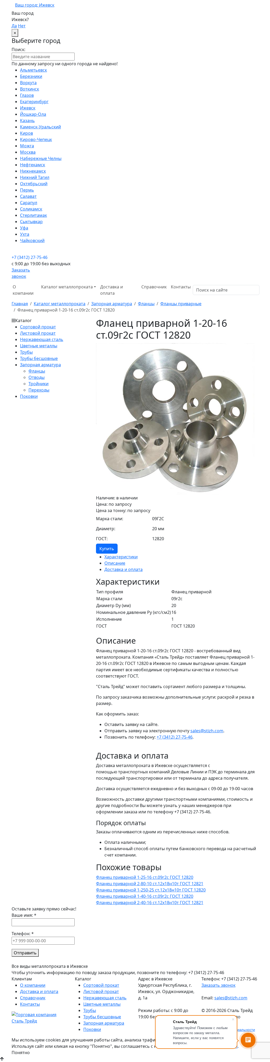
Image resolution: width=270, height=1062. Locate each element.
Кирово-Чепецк (36, 139)
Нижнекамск (33, 171)
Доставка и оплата (111, 290)
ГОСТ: (102, 539)
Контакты (181, 287)
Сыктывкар (31, 221)
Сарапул (28, 203)
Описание (114, 563)
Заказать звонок (218, 985)
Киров (26, 133)
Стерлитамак (33, 215)
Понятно (21, 1052)
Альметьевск (33, 70)
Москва (28, 152)
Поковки (29, 396)
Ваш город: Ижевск (34, 5)
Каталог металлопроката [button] (67, 287)
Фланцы (146, 304)
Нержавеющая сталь (41, 339)
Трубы (26, 352)
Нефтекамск (32, 165)
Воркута (28, 83)
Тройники (38, 384)
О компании (23, 290)
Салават (28, 196)
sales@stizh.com (206, 731)
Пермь (27, 190)
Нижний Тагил (34, 177)
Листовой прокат (38, 333)
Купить (106, 549)
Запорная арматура (111, 304)
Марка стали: (109, 519)
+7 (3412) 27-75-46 (29, 257)
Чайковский (32, 240)
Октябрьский (33, 184)
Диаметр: (105, 529)
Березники (31, 76)
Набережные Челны (40, 158)
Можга (27, 146)
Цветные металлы (38, 346)
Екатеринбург (34, 101)
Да (14, 26)
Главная (20, 304)
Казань (27, 120)
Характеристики (121, 557)
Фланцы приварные (180, 304)
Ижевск (27, 108)
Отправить (25, 953)
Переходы (38, 390)
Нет (22, 26)
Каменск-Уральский (40, 127)
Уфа (24, 228)
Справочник (154, 287)
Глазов (27, 95)
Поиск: (18, 49)
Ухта (24, 234)
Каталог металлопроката (59, 304)
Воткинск (29, 89)
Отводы (36, 377)
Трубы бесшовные (39, 358)
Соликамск (31, 209)
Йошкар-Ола (33, 114)
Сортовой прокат (38, 327)
